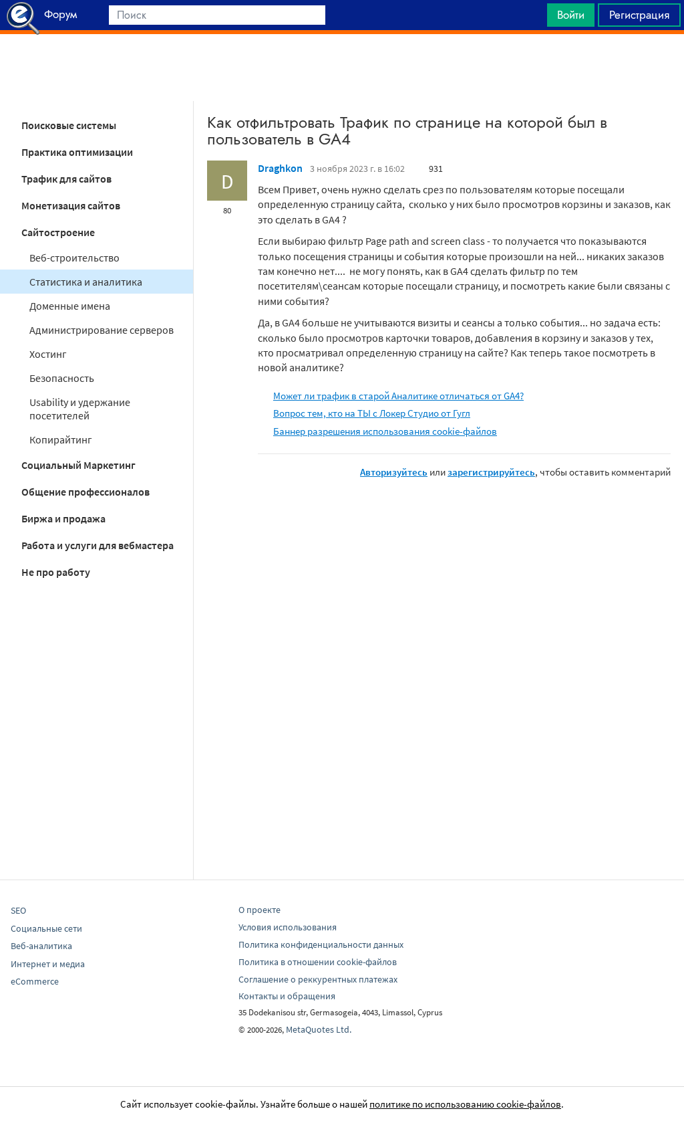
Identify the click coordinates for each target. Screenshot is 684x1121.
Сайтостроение (58, 232)
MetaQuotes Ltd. (318, 1029)
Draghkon (280, 168)
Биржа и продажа (63, 518)
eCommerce (35, 981)
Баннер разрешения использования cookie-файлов (385, 431)
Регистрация (639, 15)
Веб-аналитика (41, 946)
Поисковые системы (68, 125)
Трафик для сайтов (66, 178)
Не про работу (55, 572)
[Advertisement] (342, 67)
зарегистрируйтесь (491, 472)
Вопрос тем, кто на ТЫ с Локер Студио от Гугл (371, 413)
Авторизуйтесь (394, 472)
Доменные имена (69, 305)
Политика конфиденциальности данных (320, 944)
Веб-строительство (74, 257)
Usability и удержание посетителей (79, 408)
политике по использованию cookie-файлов (465, 1104)
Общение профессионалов (85, 491)
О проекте (259, 910)
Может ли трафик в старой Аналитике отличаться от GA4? (398, 395)
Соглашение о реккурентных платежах (317, 979)
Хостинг (48, 354)
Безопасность (61, 378)
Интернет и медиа (48, 964)
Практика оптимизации (77, 152)
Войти (570, 15)
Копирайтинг (60, 439)
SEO (18, 910)
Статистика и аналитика (85, 281)
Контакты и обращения (286, 996)
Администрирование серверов (101, 329)
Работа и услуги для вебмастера (97, 545)
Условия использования (287, 927)
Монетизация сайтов (70, 205)
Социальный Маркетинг (78, 465)
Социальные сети (46, 928)
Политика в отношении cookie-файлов (317, 962)
